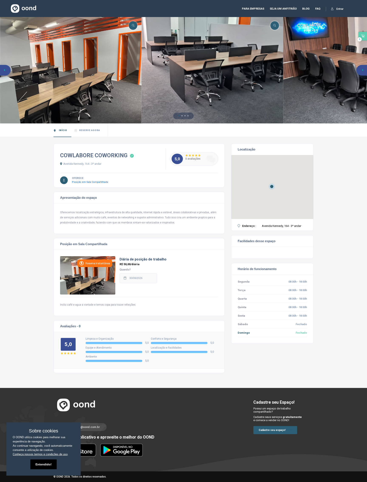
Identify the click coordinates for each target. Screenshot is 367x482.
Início (62, 130)
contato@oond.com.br (85, 427)
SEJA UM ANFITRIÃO (283, 8)
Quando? (125, 269)
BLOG (306, 8)
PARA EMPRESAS (253, 8)
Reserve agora (89, 130)
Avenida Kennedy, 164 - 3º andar (82, 163)
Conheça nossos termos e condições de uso (40, 454)
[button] (179, 115)
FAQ (317, 8)
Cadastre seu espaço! (272, 430)
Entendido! (43, 464)
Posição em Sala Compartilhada (91, 182)
